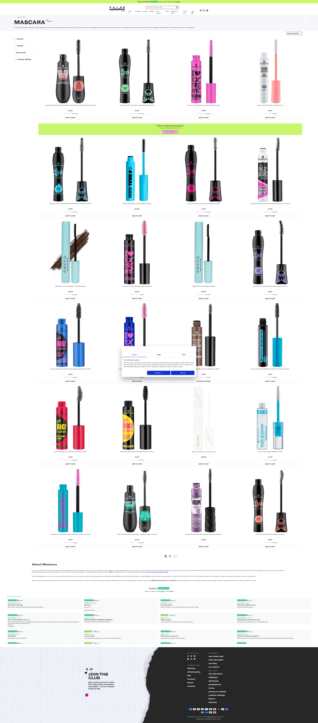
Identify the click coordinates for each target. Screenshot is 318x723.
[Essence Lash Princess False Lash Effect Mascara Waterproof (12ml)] (70, 170)
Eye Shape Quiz (216, 656)
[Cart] (204, 10)
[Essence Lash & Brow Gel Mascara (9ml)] (270, 418)
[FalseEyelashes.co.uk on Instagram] (191, 659)
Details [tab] (159, 354)
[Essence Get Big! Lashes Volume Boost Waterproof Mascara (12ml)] (70, 335)
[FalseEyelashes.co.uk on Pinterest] (195, 659)
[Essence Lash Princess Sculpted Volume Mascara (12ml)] (270, 252)
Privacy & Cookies (217, 691)
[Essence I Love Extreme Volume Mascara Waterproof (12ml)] (137, 335)
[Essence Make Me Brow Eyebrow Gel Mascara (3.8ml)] (204, 335)
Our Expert (214, 667)
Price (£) (21, 52)
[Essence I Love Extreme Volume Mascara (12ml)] (137, 252)
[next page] (175, 556)
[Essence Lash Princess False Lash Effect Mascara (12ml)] (137, 71)
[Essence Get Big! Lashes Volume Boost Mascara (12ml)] (137, 418)
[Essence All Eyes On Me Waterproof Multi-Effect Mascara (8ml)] (270, 335)
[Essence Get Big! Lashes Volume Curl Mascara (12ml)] (70, 418)
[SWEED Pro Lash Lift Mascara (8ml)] (204, 252)
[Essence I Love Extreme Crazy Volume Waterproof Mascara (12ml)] (70, 500)
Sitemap (213, 702)
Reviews (191, 686)
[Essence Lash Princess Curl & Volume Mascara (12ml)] (204, 170)
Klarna (212, 699)
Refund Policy (193, 672)
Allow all (182, 373)
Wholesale (214, 681)
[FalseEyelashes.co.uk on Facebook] (195, 656)
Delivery (191, 668)
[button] (67, 113)
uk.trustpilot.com (209, 716)
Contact (191, 679)
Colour (20, 46)
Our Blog (213, 663)
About (190, 682)
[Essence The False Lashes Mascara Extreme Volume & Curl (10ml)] (270, 170)
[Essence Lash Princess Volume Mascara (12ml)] (270, 500)
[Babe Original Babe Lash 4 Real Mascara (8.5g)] (137, 170)
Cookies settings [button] (217, 695)
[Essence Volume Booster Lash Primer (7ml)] (270, 71)
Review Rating (23, 59)
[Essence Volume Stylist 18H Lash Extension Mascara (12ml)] (204, 500)
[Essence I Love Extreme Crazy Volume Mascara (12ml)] (204, 71)
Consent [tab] (134, 354)
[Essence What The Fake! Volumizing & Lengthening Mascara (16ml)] (137, 500)
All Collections (216, 674)
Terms (211, 688)
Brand (19, 39)
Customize (158, 373)
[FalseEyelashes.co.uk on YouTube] (188, 659)
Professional (215, 684)
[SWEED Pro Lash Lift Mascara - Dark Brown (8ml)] (70, 252)
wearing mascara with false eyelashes (156, 572)
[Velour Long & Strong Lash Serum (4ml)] (204, 418)
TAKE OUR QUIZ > (170, 132)
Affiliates (213, 677)
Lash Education (216, 660)
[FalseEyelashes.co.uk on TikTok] (188, 656)
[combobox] (293, 33)
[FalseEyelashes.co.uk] (117, 10)
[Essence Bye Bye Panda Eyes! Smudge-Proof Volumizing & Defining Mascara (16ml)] (70, 71)
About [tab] (184, 354)
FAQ (189, 675)
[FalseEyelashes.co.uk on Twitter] (191, 656)
